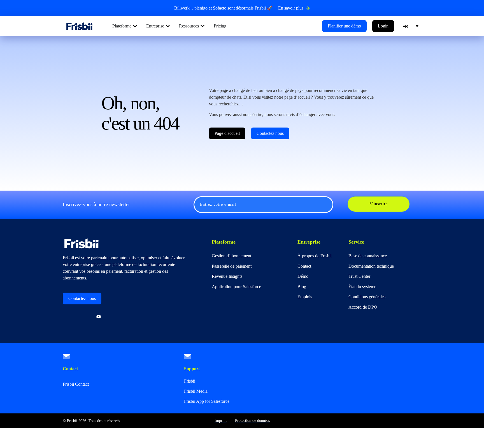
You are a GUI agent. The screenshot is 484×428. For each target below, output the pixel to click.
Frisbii (189, 381)
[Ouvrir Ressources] (202, 26)
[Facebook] (113, 317)
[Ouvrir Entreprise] (168, 26)
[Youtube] (98, 317)
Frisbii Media (196, 391)
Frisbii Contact (76, 384)
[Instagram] (83, 317)
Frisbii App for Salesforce (206, 401)
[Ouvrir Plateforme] (135, 26)
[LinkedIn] (68, 317)
